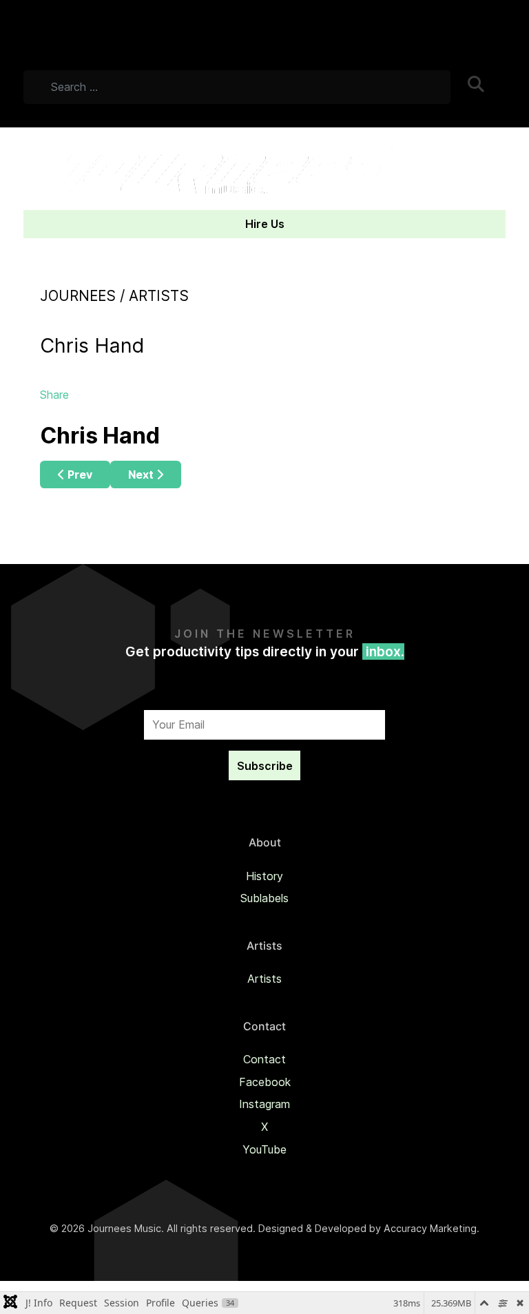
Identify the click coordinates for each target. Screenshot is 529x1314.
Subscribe (265, 766)
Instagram (264, 1104)
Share (54, 395)
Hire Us (264, 224)
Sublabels (264, 898)
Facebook (265, 1082)
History (264, 876)
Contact (264, 1059)
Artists (264, 978)
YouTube (264, 1149)
